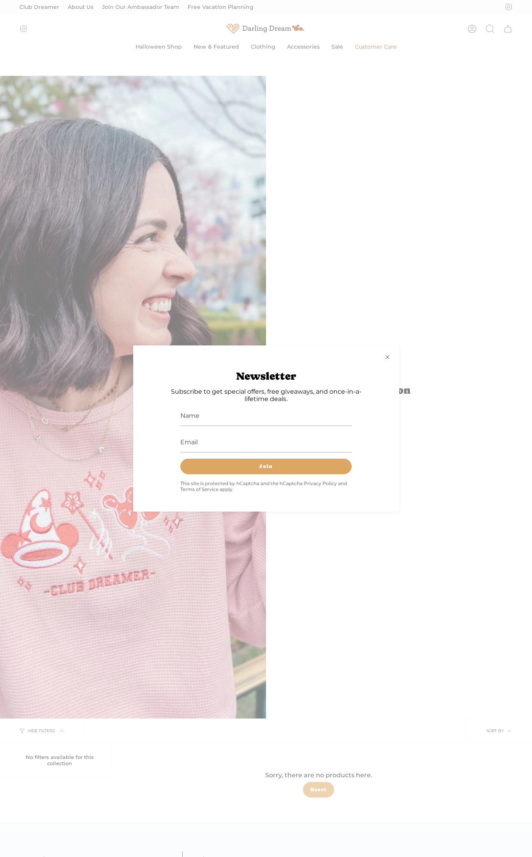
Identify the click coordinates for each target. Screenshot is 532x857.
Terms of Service (199, 489)
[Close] (387, 357)
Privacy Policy (320, 483)
